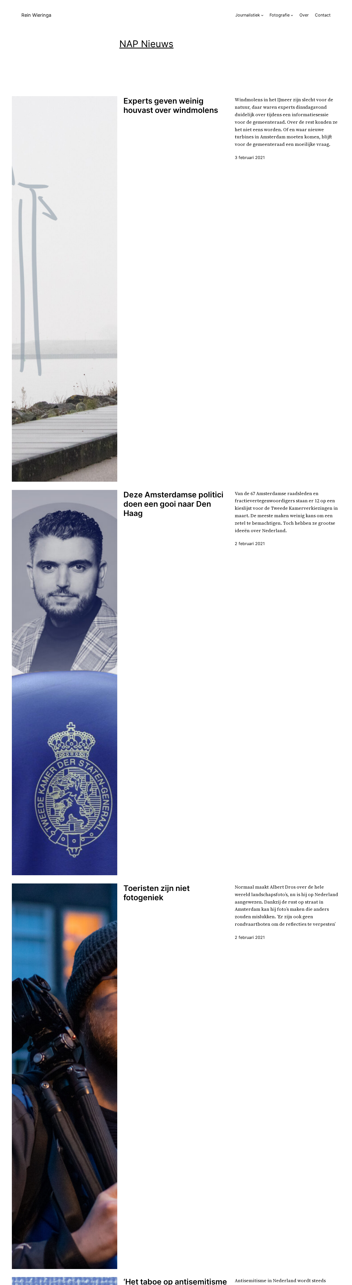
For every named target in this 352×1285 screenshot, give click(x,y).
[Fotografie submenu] (292, 15)
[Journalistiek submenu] (262, 15)
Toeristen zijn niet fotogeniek (156, 892)
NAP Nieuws (146, 43)
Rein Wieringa (36, 15)
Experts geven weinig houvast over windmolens (170, 105)
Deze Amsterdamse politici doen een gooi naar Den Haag (173, 504)
